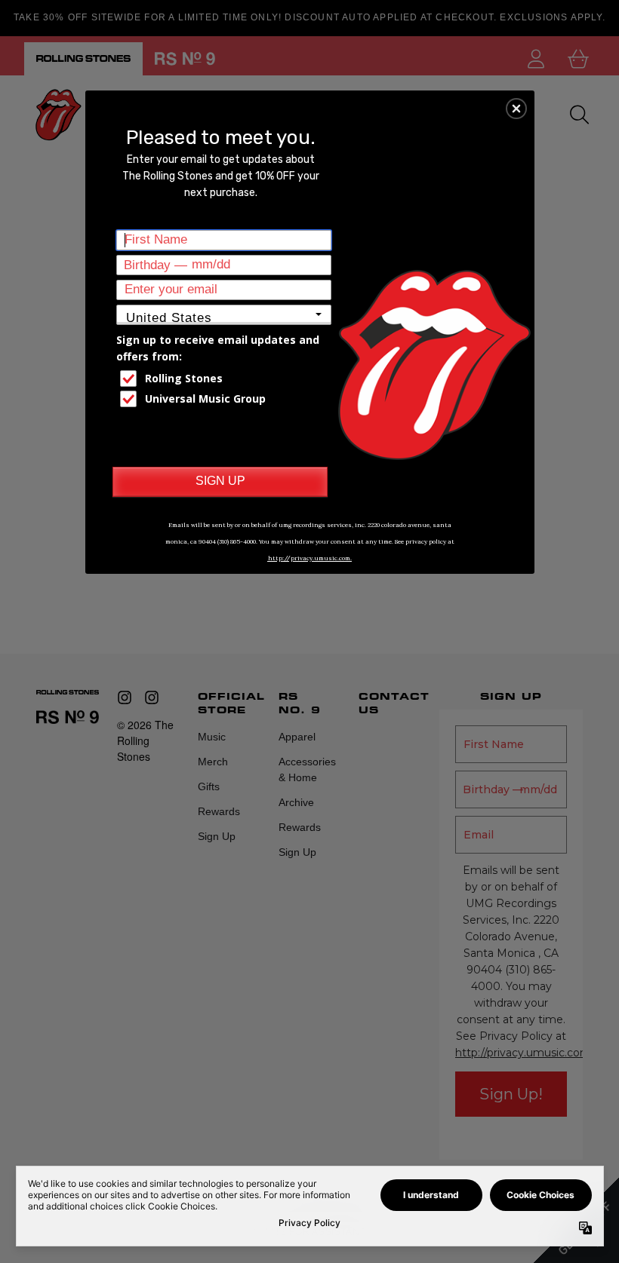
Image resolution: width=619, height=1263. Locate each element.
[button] (516, 109)
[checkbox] (225, 378)
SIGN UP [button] (220, 480)
